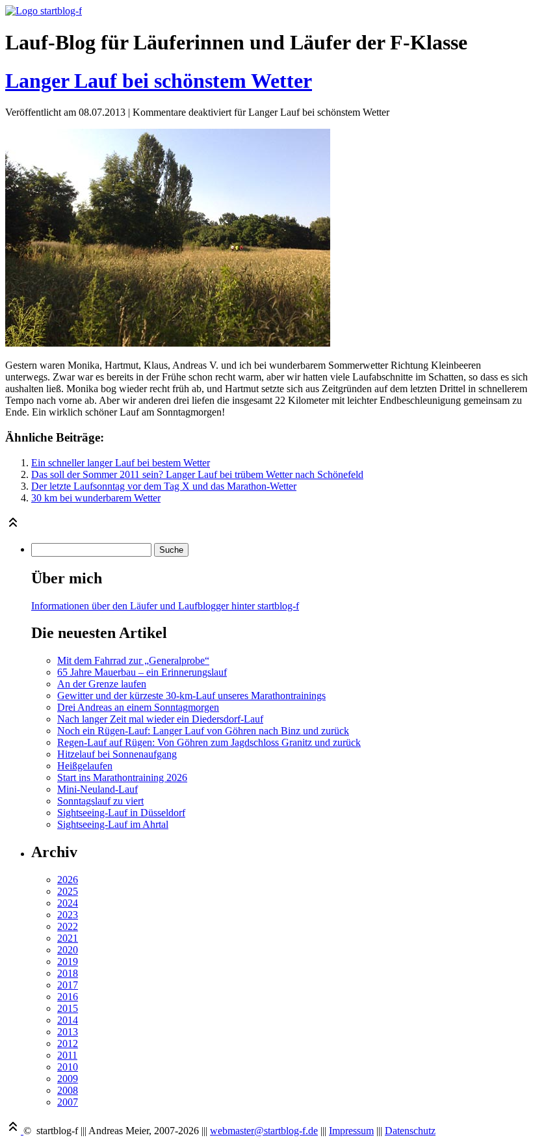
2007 (67, 1102)
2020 (67, 949)
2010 (67, 1066)
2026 (67, 879)
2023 (67, 914)
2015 (67, 1008)
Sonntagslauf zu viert (100, 800)
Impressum (351, 1130)
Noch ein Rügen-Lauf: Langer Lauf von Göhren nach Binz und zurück (203, 730)
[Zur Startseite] (43, 10)
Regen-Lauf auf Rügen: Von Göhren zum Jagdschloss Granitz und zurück (209, 742)
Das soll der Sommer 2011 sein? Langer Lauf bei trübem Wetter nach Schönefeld (197, 474)
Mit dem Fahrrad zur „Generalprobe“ (133, 660)
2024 (67, 903)
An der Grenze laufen (101, 683)
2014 (67, 1020)
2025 (67, 891)
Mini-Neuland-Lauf (97, 789)
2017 (67, 984)
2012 (67, 1043)
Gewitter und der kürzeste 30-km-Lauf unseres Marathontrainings (191, 695)
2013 (67, 1031)
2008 (67, 1090)
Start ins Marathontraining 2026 (122, 777)
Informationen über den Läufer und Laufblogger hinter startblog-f (165, 605)
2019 (67, 961)
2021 (67, 938)
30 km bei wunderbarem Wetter (96, 497)
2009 (67, 1078)
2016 (67, 996)
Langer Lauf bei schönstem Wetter (158, 80)
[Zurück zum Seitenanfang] (13, 526)
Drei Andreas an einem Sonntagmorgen (138, 707)
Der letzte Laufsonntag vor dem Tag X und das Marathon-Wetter (163, 486)
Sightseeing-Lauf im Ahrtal (112, 824)
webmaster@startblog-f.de (264, 1130)
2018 (67, 973)
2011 (67, 1055)
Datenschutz (410, 1130)
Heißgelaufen (84, 765)
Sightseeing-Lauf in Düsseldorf (121, 812)
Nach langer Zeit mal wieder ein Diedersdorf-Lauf (160, 718)
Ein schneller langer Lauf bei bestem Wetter (120, 462)
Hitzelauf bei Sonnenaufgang (117, 754)
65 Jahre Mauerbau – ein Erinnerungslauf (142, 672)
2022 (67, 926)
